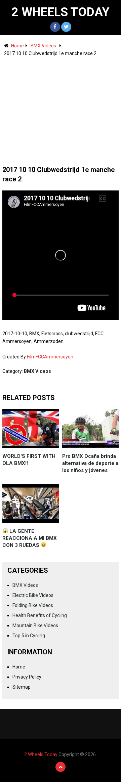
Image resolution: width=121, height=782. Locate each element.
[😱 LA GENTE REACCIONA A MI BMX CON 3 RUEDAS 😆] (30, 503)
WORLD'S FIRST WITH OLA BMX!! (28, 459)
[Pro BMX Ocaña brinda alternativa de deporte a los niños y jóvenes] (90, 428)
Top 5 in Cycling (28, 635)
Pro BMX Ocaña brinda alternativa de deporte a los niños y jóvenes (90, 463)
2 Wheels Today (60, 12)
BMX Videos (43, 45)
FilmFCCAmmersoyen (50, 356)
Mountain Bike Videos (35, 625)
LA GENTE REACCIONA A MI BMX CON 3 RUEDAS (29, 538)
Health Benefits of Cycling (39, 615)
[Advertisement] (60, 108)
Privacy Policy (26, 677)
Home (17, 45)
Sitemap (21, 687)
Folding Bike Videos (32, 605)
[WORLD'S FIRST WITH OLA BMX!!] (30, 428)
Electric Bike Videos (32, 595)
